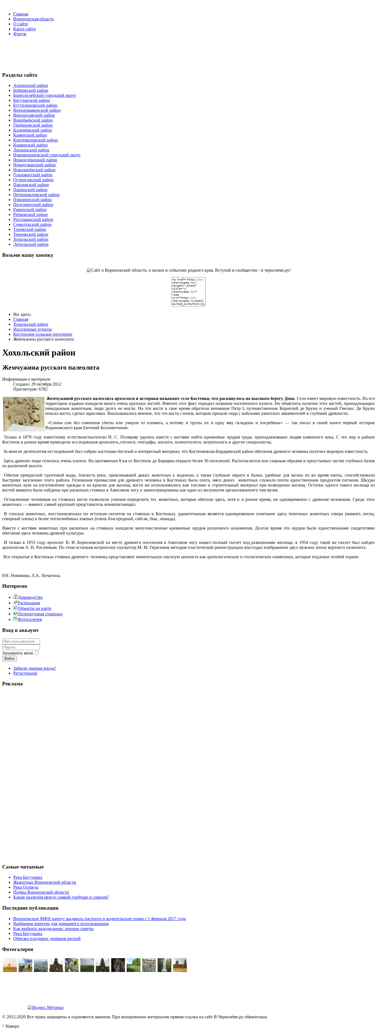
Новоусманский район (34, 164)
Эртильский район (31, 244)
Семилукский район (32, 224)
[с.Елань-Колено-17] (56, 970)
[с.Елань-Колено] (41, 970)
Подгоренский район (33, 204)
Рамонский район (30, 209)
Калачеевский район (32, 130)
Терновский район (30, 234)
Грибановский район (33, 125)
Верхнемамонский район (37, 110)
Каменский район (30, 135)
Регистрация (25, 673)
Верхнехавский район (34, 115)
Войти (9, 658)
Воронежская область (33, 19)
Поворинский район (32, 199)
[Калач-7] (118, 970)
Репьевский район (30, 214)
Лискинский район (31, 150)
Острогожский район (33, 179)
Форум (19, 33)
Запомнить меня (17, 653)
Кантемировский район (35, 140)
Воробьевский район (33, 120)
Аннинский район (30, 85)
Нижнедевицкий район (35, 159)
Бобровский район (30, 90)
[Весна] (72, 970)
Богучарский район (31, 100)
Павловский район (31, 184)
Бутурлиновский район (35, 105)
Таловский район (29, 229)
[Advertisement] (188, 53)
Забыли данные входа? (34, 668)
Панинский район (30, 189)
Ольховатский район (32, 174)
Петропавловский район (36, 194)
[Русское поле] (87, 970)
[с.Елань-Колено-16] (103, 970)
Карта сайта (24, 28)
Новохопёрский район (34, 169)
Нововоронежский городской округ (47, 155)
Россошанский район (33, 219)
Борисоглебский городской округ (44, 95)
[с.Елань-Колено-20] (164, 970)
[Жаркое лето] (133, 970)
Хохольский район (30, 239)
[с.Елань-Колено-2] (10, 970)
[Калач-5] (25, 970)
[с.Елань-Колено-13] (180, 970)
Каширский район (30, 145)
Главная (20, 14)
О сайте (20, 24)
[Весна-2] (149, 970)
